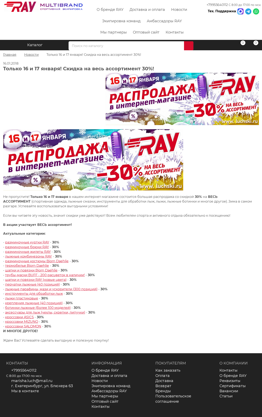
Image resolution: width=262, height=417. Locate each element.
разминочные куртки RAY (27, 242)
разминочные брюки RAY (27, 247)
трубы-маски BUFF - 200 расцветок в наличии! (45, 275)
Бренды (163, 391)
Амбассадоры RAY (164, 21)
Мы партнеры (113, 32)
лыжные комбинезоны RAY (28, 256)
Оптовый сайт (146, 32)
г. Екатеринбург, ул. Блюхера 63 (42, 386)
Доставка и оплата (147, 9)
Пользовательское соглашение (173, 399)
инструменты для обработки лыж (34, 294)
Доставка (164, 381)
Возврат (163, 386)
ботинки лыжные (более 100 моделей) (38, 308)
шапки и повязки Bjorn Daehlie (31, 270)
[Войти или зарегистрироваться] (227, 46)
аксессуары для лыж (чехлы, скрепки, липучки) (45, 312)
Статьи (226, 396)
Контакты (175, 32)
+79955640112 (217, 5)
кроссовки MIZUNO (21, 322)
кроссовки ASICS (19, 317)
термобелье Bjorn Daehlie (27, 266)
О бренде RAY (110, 9)
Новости (179, 9)
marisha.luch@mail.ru (31, 381)
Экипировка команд (121, 21)
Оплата (162, 375)
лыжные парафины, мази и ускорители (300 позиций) (51, 289)
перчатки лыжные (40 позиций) (32, 284)
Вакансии (228, 391)
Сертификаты (232, 386)
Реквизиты (230, 381)
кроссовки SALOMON (23, 326)
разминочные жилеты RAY (28, 252)
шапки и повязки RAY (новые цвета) (36, 280)
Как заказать (167, 370)
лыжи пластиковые (21, 298)
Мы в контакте (25, 391)
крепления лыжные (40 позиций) (34, 303)
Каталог (35, 45)
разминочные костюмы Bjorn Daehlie (37, 261)
